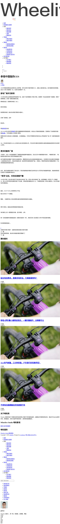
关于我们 (8, 59)
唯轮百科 (8, 30)
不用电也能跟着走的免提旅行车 (13, 405)
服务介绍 (3, 426)
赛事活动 (8, 35)
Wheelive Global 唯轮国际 (7, 433)
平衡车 (5, 37)
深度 (7, 33)
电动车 (5, 47)
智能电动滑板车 (10, 44)
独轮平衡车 (9, 40)
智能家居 (4, 128)
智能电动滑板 (9, 45)
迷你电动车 (9, 52)
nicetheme (22, 435)
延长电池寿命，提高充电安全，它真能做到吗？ (19, 278)
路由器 (3, 133)
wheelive (11, 435)
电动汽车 (6, 492)
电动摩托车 (9, 49)
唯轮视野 (8, 31)
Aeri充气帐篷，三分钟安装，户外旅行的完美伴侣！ (21, 363)
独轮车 (5, 495)
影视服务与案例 (8, 24)
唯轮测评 (8, 28)
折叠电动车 (9, 51)
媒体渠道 (8, 61)
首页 (5, 23)
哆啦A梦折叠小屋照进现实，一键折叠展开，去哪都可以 (22, 320)
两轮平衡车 (9, 38)
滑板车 (5, 42)
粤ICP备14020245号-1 (31, 435)
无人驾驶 (6, 499)
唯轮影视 (8, 63)
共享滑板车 (6, 497)
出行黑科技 (6, 56)
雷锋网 (13, 131)
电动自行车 (6, 483)
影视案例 (8, 426)
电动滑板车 (6, 485)
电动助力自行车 (10, 54)
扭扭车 (5, 489)
